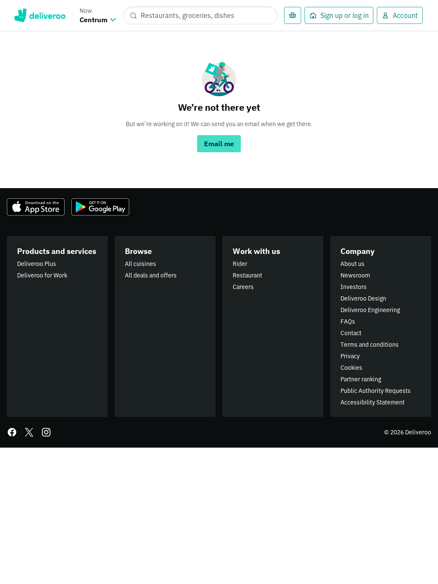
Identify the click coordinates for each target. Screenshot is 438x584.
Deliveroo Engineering (370, 310)
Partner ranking (360, 379)
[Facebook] (12, 432)
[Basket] (292, 15)
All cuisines (140, 264)
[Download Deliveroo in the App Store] (36, 206)
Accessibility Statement (372, 402)
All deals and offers (151, 275)
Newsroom (355, 275)
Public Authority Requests (375, 391)
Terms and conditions (369, 344)
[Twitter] (29, 432)
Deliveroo (39, 15)
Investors (353, 287)
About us (352, 264)
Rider (240, 264)
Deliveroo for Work (42, 275)
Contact (350, 333)
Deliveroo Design (363, 298)
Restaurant (247, 275)
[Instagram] (46, 432)
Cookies (351, 368)
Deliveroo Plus (36, 264)
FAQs (347, 321)
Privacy (350, 356)
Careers (243, 287)
